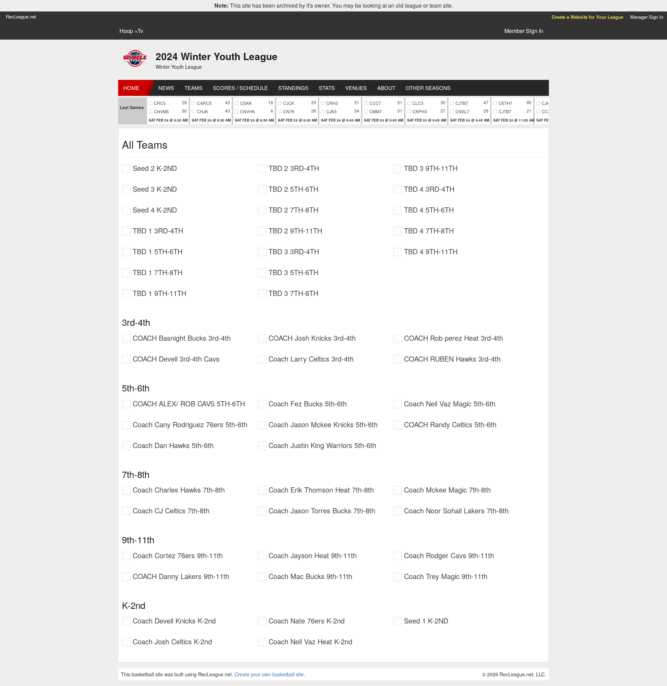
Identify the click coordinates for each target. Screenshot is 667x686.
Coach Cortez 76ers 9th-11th (177, 555)
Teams (193, 87)
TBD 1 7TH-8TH (156, 272)
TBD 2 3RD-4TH (292, 168)
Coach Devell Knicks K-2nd (173, 620)
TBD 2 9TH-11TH (294, 230)
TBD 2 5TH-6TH (292, 189)
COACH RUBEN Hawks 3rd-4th (451, 359)
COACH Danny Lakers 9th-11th (180, 576)
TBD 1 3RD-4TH (157, 230)
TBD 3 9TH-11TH (430, 168)
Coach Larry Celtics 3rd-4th (310, 359)
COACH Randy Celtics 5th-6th (449, 424)
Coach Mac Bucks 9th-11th (309, 576)
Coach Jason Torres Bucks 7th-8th (320, 510)
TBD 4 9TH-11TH (430, 251)
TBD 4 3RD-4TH (428, 189)
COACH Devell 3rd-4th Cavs (175, 359)
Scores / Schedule (240, 87)
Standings (293, 87)
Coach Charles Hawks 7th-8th (178, 490)
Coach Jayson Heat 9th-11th (311, 555)
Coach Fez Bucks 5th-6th (306, 403)
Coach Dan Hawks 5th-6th (172, 445)
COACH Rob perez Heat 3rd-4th (452, 338)
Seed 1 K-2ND (425, 620)
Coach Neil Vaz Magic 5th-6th (448, 403)
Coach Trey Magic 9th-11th (444, 576)
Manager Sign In (646, 17)
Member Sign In (523, 31)
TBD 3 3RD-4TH (292, 251)
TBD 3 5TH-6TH (292, 272)
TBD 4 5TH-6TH (428, 210)
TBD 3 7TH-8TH (292, 293)
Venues (356, 87)
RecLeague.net (21, 16)
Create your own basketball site (269, 674)
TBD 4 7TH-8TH (428, 230)
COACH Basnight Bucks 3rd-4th (181, 338)
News (166, 87)
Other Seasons (428, 87)
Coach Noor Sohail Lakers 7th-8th (455, 510)
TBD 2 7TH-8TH (292, 210)
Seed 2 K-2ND (154, 168)
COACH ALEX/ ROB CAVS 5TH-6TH (188, 403)
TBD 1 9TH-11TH (158, 293)
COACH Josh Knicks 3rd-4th (311, 338)
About (386, 87)
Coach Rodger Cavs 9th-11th (448, 555)
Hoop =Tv (131, 31)
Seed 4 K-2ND (154, 210)
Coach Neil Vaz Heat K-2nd (309, 641)
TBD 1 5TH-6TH (156, 251)
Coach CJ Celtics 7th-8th (170, 510)
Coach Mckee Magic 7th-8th (446, 490)
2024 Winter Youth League (217, 56)
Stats (327, 87)
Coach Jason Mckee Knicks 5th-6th (322, 424)
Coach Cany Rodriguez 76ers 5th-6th (189, 424)
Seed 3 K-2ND (154, 189)
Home (131, 87)
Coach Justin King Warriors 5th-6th (321, 445)
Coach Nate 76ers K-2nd (305, 620)
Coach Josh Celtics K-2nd (171, 641)
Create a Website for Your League (587, 17)
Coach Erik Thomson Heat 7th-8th (320, 490)
